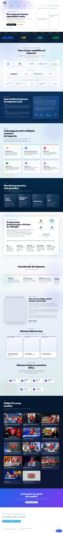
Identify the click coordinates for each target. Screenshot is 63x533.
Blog (25, 5)
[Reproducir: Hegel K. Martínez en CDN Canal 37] (50, 461)
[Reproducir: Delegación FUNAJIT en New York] (31, 476)
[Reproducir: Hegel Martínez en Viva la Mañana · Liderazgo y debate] (31, 418)
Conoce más (11, 521)
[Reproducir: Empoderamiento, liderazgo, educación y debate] (50, 433)
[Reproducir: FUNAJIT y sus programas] (31, 461)
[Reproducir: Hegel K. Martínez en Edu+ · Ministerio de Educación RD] (50, 418)
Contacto (31, 5)
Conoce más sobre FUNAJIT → (31, 502)
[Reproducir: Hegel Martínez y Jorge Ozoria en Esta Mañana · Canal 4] (31, 447)
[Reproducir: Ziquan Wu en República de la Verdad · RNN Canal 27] (13, 447)
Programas (11, 5)
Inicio (5, 5)
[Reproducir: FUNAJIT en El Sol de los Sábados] (31, 433)
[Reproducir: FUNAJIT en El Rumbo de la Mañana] (13, 461)
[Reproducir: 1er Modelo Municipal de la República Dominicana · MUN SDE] (13, 418)
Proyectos (18, 5)
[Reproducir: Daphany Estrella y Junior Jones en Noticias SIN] (13, 433)
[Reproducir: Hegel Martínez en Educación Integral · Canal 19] (50, 447)
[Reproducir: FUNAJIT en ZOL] (13, 476)
